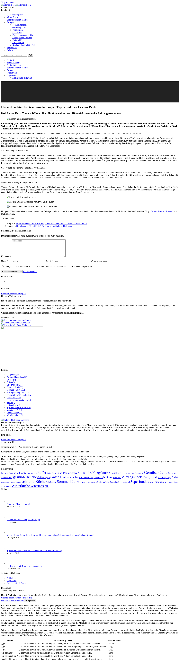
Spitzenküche (103, 482)
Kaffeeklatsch (86, 477)
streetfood (125, 482)
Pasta (160, 477)
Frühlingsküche (99, 473)
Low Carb (117, 478)
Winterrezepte (39, 486)
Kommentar (6, 256)
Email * (49, 261)
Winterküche (21, 486)
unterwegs (168, 482)
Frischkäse (82, 473)
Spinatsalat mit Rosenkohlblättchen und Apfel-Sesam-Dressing (34, 550)
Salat (175, 477)
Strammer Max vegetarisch (19, 504)
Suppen (150, 482)
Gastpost (131, 473)
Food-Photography (67, 472)
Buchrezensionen (30, 473)
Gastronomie (139, 473)
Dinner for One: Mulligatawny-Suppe (23, 519)
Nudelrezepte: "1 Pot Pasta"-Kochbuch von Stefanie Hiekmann (44, 226)
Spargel (83, 482)
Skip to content (7, 2)
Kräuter (108, 477)
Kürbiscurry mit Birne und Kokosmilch (24, 566)
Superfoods (138, 482)
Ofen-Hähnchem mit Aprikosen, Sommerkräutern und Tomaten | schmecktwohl (51, 223)
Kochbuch (98, 477)
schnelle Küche (33, 481)
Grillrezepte (43, 477)
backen (4, 473)
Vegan (176, 482)
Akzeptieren (30, 600)
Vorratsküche (6, 486)
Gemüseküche (155, 472)
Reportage (167, 478)
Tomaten (158, 481)
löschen (26, 271)
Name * (4, 261)
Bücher (49, 473)
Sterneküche (115, 482)
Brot (21, 473)
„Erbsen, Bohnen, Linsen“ (161, 211)
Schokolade (51, 482)
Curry (54, 473)
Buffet (41, 473)
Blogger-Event (14, 473)
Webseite (95, 261)
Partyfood (150, 477)
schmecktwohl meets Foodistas (11, 482)
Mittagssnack (131, 477)
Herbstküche (69, 477)
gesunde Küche (25, 477)
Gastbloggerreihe (119, 473)
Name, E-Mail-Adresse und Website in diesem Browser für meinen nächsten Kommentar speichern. (48, 266)
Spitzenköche (92, 482)
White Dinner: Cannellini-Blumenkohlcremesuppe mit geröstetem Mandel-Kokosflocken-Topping (50, 535)
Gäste (54, 477)
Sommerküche (68, 481)
